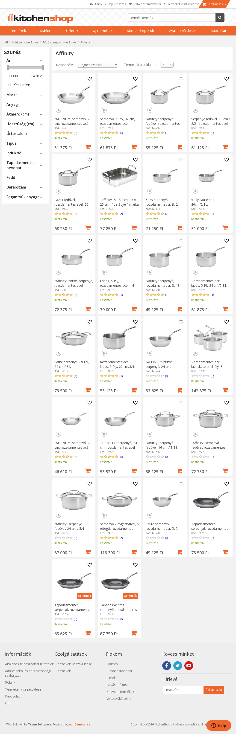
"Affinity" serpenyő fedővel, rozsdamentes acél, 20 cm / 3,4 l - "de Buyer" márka (208, 450)
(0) (166, 376)
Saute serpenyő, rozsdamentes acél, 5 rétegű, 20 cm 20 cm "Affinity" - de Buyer (162, 531)
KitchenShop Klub (140, 30)
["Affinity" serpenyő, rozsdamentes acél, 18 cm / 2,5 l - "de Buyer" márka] (165, 257)
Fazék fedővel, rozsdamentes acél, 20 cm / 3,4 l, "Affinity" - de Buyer (72, 207)
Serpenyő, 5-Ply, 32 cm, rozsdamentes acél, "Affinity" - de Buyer (117, 123)
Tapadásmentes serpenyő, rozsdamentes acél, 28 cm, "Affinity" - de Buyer (210, 531)
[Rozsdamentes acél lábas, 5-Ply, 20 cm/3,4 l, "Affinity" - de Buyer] (119, 338)
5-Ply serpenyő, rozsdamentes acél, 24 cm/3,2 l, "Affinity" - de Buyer (163, 207)
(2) (121, 214)
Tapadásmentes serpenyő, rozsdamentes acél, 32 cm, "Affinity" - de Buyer (119, 612)
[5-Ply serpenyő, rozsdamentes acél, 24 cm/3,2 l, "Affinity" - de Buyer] (165, 175)
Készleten (21, 84)
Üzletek (72, 30)
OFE (8, 703)
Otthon (6, 43)
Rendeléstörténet (119, 671)
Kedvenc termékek (120, 691)
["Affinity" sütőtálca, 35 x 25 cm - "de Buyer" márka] (119, 175)
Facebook (166, 665)
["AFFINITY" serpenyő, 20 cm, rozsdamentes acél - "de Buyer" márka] (73, 418)
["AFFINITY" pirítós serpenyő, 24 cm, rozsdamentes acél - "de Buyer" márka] (165, 338)
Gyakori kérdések (182, 30)
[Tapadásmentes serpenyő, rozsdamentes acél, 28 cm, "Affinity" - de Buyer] (210, 500)
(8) (75, 133)
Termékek (18, 30)
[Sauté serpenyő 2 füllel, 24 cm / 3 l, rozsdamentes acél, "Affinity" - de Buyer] (73, 338)
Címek (111, 678)
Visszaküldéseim (118, 698)
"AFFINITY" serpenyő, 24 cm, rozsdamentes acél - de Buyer (118, 447)
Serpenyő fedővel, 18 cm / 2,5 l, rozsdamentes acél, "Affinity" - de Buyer (210, 123)
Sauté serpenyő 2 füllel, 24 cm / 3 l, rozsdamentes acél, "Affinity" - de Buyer (71, 369)
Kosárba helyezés (88, 146)
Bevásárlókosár (118, 684)
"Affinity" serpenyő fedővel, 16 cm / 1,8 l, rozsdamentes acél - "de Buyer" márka (164, 450)
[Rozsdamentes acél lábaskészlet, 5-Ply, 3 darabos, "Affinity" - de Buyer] (210, 338)
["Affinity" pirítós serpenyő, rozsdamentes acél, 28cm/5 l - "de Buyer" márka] (73, 257)
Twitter (177, 665)
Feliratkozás (214, 689)
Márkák (45, 30)
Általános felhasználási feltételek (29, 664)
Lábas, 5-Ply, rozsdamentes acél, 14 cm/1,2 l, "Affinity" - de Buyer (117, 288)
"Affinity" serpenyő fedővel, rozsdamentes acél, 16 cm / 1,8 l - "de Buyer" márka (163, 126)
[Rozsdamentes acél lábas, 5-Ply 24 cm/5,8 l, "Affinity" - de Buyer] (210, 257)
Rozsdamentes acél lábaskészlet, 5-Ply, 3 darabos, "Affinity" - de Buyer (208, 369)
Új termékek (102, 30)
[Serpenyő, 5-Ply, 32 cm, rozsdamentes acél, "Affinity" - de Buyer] (119, 95)
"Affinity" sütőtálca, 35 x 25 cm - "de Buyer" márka (119, 202)
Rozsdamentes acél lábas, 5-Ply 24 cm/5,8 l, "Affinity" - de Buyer (209, 285)
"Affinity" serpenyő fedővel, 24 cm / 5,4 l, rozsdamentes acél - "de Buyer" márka (72, 531)
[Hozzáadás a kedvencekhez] (89, 79)
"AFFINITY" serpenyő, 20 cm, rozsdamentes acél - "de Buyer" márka (72, 447)
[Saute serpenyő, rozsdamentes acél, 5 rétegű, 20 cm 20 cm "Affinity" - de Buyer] (165, 500)
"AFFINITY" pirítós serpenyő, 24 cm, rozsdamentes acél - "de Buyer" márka (164, 369)
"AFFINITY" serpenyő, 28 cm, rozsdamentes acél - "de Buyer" (72, 123)
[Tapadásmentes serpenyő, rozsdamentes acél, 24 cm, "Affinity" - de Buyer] (73, 581)
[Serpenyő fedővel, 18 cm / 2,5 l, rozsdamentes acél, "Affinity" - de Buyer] (210, 95)
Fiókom (112, 664)
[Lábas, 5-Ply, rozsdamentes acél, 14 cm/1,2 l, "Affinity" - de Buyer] (119, 257)
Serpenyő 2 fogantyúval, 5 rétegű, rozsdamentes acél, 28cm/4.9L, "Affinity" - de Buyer (119, 531)
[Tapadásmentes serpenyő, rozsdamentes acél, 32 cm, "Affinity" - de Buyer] (119, 581)
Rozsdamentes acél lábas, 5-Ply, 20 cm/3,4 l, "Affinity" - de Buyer (118, 366)
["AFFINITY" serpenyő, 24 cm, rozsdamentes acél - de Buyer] (119, 418)
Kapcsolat (218, 30)
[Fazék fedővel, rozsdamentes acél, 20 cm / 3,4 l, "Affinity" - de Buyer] (73, 175)
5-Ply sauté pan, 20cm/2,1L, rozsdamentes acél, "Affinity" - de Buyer (206, 207)
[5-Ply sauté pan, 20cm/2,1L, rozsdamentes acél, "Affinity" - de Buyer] (210, 175)
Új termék (84, 596)
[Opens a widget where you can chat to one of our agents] (218, 726)
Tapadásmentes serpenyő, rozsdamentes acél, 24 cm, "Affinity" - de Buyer (73, 612)
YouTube (188, 665)
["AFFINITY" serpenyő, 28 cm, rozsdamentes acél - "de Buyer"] (73, 95)
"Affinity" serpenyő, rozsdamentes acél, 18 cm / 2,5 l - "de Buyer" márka (163, 288)
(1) (121, 295)
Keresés (219, 17)
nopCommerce (79, 724)
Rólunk (10, 682)
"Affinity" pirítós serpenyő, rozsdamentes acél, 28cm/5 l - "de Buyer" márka (73, 288)
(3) (166, 133)
